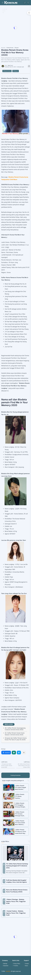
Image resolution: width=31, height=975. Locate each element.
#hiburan (15, 71)
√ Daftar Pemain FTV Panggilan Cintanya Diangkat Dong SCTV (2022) (20, 805)
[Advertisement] (15, 27)
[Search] (28, 2)
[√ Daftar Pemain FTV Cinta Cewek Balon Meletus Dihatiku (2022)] (8, 823)
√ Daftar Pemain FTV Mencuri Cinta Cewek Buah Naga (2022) (20, 831)
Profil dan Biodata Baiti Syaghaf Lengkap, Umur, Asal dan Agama (16, 881)
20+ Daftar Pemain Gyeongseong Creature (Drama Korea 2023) (15, 729)
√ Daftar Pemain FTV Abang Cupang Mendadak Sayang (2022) (20, 796)
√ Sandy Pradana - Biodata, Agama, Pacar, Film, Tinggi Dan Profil (16, 913)
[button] (24, 2)
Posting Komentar (15, 775)
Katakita (8, 971)
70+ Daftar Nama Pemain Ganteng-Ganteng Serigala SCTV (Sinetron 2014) (17, 866)
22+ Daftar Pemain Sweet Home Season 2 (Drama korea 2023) (14, 734)
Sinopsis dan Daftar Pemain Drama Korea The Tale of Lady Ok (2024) (16, 739)
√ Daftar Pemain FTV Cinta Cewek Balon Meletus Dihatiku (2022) (20, 822)
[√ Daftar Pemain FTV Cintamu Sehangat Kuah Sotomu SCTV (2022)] (8, 814)
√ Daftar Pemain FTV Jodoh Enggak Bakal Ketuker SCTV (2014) (20, 787)
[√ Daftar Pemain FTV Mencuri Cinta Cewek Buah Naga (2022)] (8, 831)
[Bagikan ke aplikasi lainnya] (24, 752)
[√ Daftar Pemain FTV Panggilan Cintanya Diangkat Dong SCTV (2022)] (8, 805)
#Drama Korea (7, 71)
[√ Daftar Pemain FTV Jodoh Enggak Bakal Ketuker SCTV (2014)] (8, 787)
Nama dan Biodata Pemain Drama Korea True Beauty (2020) (16, 891)
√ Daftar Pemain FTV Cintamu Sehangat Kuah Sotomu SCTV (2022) (19, 814)
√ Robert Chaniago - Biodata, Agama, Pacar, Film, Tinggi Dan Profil (16, 901)
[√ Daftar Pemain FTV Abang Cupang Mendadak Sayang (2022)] (8, 796)
